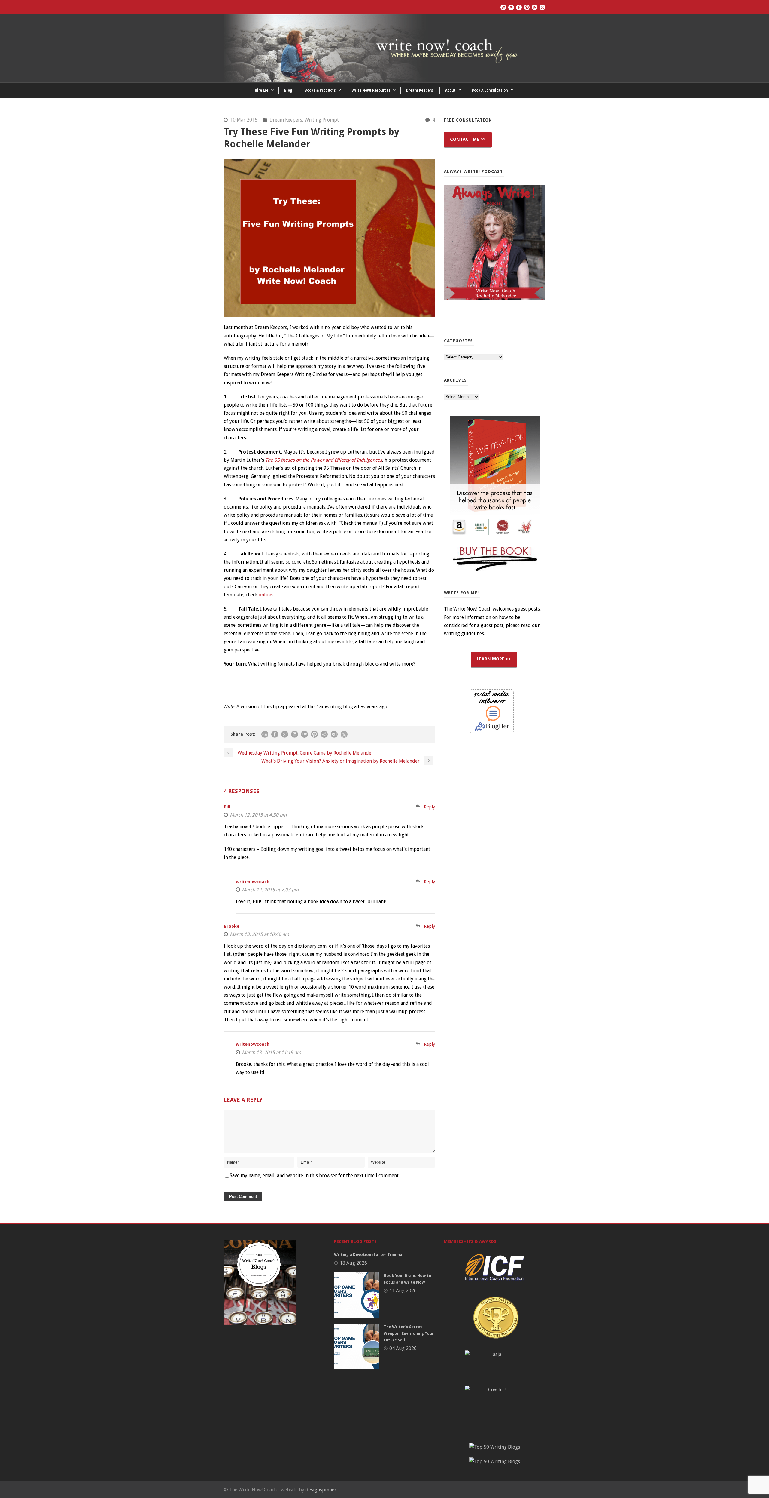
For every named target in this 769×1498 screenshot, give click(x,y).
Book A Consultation (490, 90)
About (450, 90)
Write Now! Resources (370, 90)
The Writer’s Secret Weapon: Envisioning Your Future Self (409, 1333)
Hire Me (261, 90)
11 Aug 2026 (403, 1290)
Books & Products (320, 90)
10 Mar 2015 (243, 120)
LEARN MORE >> (494, 659)
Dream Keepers (419, 90)
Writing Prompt (322, 120)
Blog (288, 90)
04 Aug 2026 (403, 1348)
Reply (429, 807)
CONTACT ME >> (468, 139)
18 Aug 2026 (353, 1263)
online (265, 595)
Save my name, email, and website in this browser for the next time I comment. (315, 1175)
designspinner (320, 1490)
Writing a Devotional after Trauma (368, 1254)
